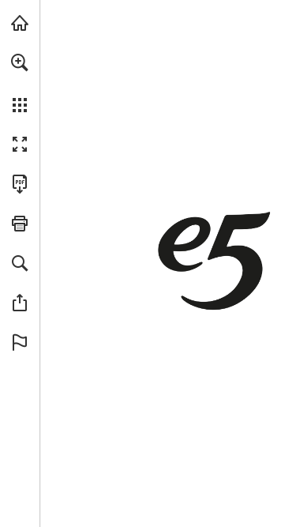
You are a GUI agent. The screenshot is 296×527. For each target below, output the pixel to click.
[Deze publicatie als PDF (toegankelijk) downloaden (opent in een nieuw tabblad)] (19, 184)
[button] (19, 62)
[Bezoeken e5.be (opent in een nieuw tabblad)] (19, 23)
